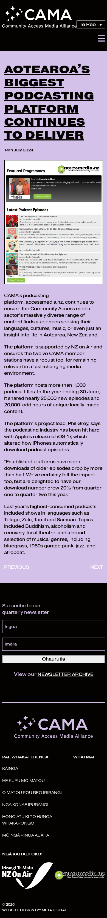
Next (96, 567)
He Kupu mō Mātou (23, 780)
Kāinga (10, 768)
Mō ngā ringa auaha (25, 835)
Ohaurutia (53, 659)
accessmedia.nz (44, 302)
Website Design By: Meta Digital (34, 910)
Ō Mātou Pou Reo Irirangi (32, 792)
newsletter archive (65, 674)
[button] (101, 39)
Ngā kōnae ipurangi (25, 804)
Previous (16, 567)
